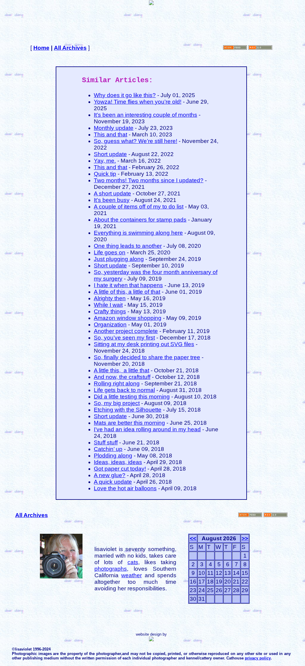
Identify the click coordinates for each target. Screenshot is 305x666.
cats (132, 562)
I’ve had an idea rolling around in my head (147, 429)
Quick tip (105, 174)
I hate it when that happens (128, 285)
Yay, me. (105, 161)
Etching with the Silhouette (127, 410)
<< (193, 538)
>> (245, 538)
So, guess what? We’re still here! (135, 141)
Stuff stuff (106, 442)
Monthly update (113, 128)
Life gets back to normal (124, 390)
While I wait (108, 305)
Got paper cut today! (120, 469)
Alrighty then (110, 298)
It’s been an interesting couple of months (145, 115)
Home (41, 48)
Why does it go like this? (125, 95)
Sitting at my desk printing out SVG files (144, 344)
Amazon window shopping (127, 318)
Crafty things (110, 311)
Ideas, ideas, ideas (118, 462)
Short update (110, 154)
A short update (112, 193)
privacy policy (258, 658)
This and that (110, 134)
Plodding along (113, 455)
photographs (110, 569)
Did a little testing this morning (132, 396)
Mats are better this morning (129, 423)
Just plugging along (119, 259)
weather (131, 575)
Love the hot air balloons (125, 488)
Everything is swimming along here (138, 233)
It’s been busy (112, 200)
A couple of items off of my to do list (138, 206)
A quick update (113, 482)
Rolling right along (117, 383)
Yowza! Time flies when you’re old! (137, 102)
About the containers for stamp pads (140, 220)
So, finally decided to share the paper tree (147, 357)
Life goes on (109, 252)
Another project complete (126, 331)
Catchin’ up (108, 449)
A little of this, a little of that (127, 292)
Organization (110, 324)
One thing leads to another (128, 246)
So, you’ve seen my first (124, 337)
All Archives (70, 48)
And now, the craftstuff (122, 377)
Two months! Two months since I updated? (148, 180)
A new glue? (109, 475)
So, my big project (117, 403)
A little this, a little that (121, 370)
